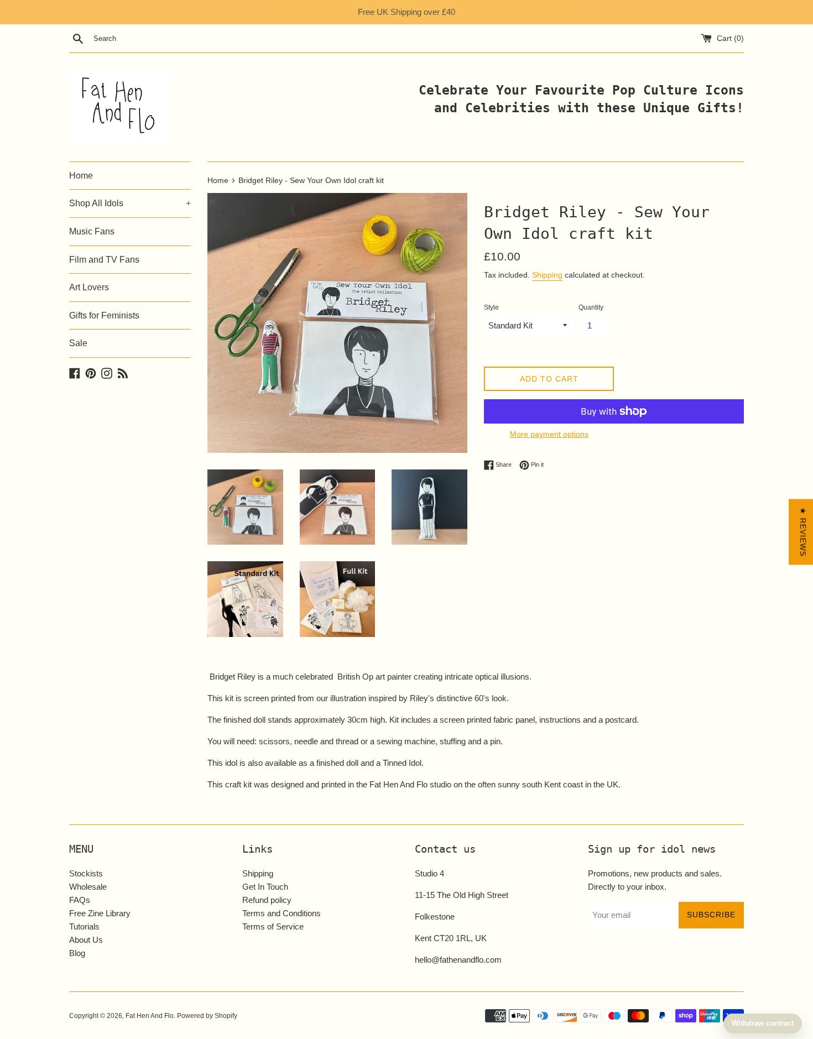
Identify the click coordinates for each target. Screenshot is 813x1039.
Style (491, 307)
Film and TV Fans (104, 259)
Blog (77, 953)
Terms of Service (273, 926)
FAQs (79, 900)
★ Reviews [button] (803, 531)
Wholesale (88, 886)
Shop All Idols (130, 203)
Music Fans (91, 231)
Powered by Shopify (207, 1016)
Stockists (86, 873)
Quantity (591, 307)
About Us (86, 939)
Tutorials (84, 926)
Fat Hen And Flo (150, 1016)
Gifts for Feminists (104, 315)
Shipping (547, 274)
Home (81, 175)
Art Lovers (89, 287)
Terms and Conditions (281, 913)
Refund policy (266, 900)
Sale (78, 343)
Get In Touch (265, 886)
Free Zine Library (100, 913)
